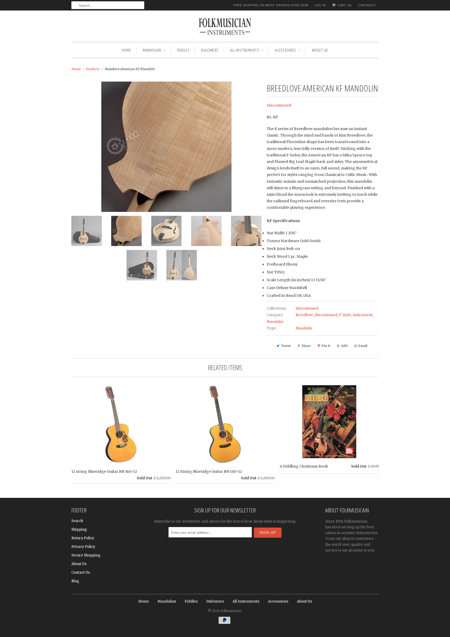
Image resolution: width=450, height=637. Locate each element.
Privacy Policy (83, 546)
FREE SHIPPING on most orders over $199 (270, 5)
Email (362, 346)
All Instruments (244, 50)
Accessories (285, 50)
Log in (320, 5)
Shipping (79, 529)
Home (126, 50)
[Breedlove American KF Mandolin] (166, 147)
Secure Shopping (86, 555)
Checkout (367, 5)
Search (77, 521)
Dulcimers (209, 50)
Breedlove (304, 315)
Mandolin (275, 322)
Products (92, 69)
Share (306, 346)
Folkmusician (231, 611)
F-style (345, 315)
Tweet (286, 346)
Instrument (362, 315)
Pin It (326, 346)
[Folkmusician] (225, 27)
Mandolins (152, 50)
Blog (75, 581)
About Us (320, 50)
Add (344, 346)
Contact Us (80, 572)
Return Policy (82, 538)
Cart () (344, 5)
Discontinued (279, 105)
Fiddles (183, 50)
